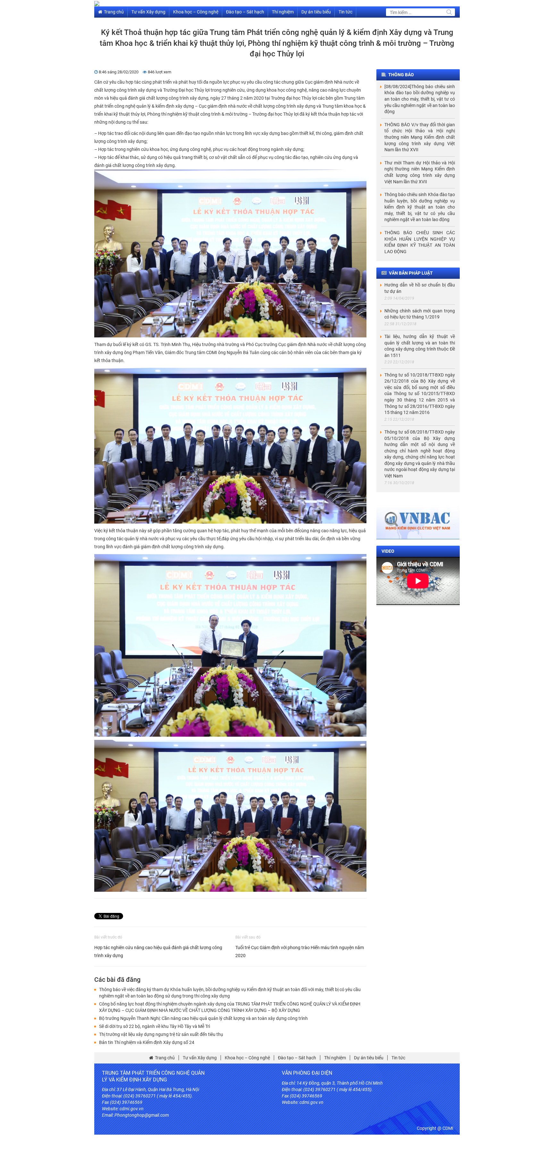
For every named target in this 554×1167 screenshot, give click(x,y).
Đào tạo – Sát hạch (245, 11)
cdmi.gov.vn (132, 1108)
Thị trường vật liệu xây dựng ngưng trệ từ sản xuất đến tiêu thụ (161, 1034)
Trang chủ (114, 11)
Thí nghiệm (283, 11)
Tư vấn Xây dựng (148, 11)
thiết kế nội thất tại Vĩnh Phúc (336, 1115)
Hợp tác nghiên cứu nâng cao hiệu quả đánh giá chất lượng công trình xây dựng (158, 951)
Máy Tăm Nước (383, 1121)
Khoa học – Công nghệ (195, 11)
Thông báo (401, 74)
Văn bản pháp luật (411, 273)
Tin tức (345, 11)
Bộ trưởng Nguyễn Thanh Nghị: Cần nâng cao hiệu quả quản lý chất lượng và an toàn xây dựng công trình (203, 1018)
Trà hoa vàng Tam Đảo (386, 1115)
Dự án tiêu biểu (316, 11)
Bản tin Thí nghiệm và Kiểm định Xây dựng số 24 (146, 1042)
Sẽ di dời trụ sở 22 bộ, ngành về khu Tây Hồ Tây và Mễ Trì (154, 1026)
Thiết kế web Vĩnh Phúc (304, 1121)
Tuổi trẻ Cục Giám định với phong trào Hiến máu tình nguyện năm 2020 (299, 951)
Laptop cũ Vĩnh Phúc (347, 1121)
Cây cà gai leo (295, 1115)
